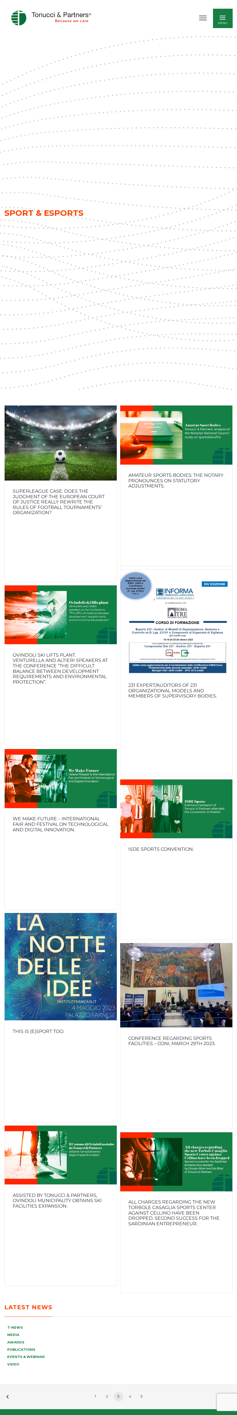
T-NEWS (15, 1327)
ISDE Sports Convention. (161, 849)
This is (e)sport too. (38, 1031)
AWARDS (15, 1342)
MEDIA (13, 1335)
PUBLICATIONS (21, 1350)
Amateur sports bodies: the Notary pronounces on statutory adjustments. (175, 480)
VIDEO (13, 1364)
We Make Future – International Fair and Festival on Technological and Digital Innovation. (60, 824)
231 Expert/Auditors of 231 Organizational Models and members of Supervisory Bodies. (172, 690)
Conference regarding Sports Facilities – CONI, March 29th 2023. (171, 1041)
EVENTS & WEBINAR (26, 1357)
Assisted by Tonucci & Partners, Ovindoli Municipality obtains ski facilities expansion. (57, 1201)
